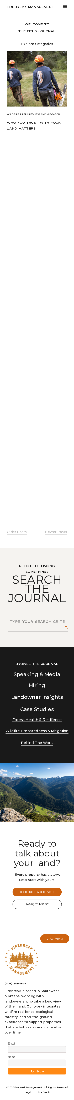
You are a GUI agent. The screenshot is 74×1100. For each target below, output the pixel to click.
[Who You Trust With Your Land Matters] (37, 79)
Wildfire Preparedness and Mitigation (33, 114)
